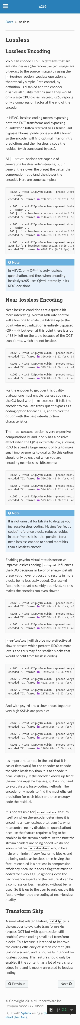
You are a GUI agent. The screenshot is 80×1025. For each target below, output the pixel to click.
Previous (18, 984)
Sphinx (26, 1013)
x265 (43, 6)
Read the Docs (16, 1017)
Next (65, 984)
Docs (9, 22)
